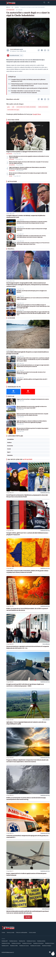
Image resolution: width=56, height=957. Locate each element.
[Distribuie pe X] (48, 50)
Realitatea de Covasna (24, 945)
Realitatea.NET (5, 941)
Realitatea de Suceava (27, 943)
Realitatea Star (22, 941)
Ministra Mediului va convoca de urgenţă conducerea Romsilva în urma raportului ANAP (32, 407)
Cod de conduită (32, 932)
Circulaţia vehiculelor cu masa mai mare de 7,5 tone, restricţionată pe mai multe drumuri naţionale (25, 91)
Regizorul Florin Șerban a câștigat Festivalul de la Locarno (24, 151)
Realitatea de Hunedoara (38, 943)
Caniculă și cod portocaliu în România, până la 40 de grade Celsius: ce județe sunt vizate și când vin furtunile (27, 571)
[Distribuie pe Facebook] (42, 50)
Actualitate (17, 7)
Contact (3, 932)
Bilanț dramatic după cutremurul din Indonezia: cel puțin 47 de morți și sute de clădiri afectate (32, 414)
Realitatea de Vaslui (6, 943)
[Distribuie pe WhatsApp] (45, 50)
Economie (11, 159)
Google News (37, 114)
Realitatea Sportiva (13, 941)
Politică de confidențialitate (21, 932)
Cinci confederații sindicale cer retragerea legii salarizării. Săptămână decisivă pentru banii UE (33, 365)
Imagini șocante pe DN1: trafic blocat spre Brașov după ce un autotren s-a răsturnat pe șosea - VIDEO (25, 685)
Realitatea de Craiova (31, 941)
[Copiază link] (38, 50)
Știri (12, 7)
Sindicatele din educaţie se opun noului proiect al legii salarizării (29, 88)
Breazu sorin (19, 49)
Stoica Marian (46, 644)
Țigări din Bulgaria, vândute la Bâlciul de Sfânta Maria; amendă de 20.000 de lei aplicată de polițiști (32, 421)
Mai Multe (28, 917)
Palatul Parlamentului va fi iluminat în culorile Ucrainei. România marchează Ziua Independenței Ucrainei (29, 84)
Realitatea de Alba (14, 945)
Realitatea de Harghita (46, 945)
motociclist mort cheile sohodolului (26, 107)
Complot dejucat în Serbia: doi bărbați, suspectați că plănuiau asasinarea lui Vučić (28, 80)
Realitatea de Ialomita (16, 943)
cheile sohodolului (43, 107)
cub (13, 107)
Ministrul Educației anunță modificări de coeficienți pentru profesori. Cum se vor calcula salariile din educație (27, 912)
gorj (8, 107)
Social (10, 176)
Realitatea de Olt (5, 945)
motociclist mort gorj (13, 109)
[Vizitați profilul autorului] (7, 50)
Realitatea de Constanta (35, 945)
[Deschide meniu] (48, 3)
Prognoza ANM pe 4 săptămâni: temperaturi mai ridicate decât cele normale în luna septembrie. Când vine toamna (27, 761)
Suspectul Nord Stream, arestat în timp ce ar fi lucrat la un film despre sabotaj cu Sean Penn (33, 243)
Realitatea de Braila (41, 941)
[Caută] (44, 2)
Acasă (9, 7)
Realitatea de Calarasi (49, 943)
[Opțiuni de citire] (53, 954)
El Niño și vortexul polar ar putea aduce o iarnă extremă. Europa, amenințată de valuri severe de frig (26, 798)
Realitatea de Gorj (45, 492)
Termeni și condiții (10, 932)
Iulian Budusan (46, 909)
